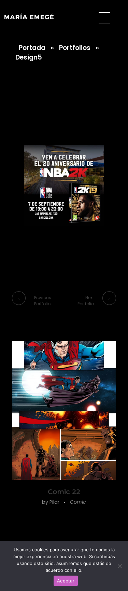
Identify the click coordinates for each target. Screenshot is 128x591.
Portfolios (74, 47)
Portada (32, 47)
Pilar (55, 502)
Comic (78, 502)
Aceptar (65, 580)
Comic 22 (64, 492)
